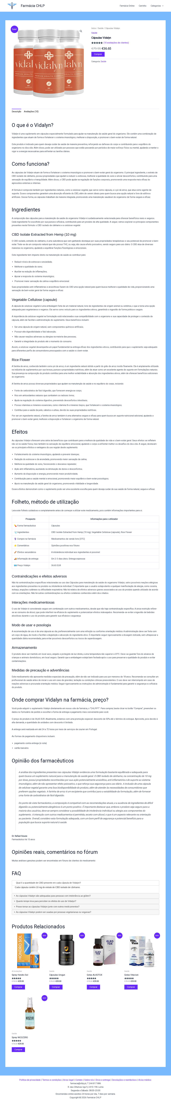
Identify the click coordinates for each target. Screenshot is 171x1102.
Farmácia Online (127, 6)
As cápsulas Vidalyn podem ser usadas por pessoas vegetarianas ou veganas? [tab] (53, 912)
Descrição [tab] (16, 111)
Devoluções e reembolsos (124, 1080)
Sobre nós (89, 1080)
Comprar (98, 54)
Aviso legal (68, 1080)
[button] (162, 6)
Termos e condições (51, 1080)
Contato (79, 1080)
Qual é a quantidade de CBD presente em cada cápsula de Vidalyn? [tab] (48, 883)
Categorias (156, 6)
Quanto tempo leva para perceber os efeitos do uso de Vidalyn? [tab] (45, 901)
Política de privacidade (30, 1080)
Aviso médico (144, 1080)
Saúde (100, 28)
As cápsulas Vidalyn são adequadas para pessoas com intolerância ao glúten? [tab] (53, 896)
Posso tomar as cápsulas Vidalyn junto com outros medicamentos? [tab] (47, 907)
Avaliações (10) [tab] (31, 111)
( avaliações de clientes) (116, 42)
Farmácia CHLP (33, 6)
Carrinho (142, 6)
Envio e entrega (103, 1080)
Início (93, 28)
